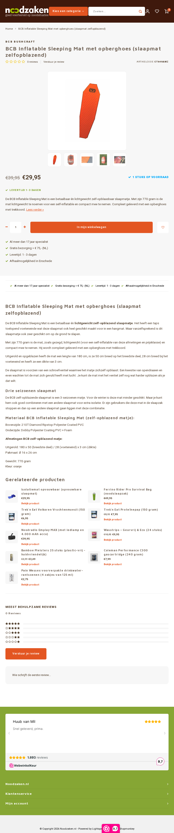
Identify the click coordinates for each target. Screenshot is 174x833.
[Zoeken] (140, 11)
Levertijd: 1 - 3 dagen (23, 255)
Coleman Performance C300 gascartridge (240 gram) (126, 552)
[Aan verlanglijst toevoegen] (163, 227)
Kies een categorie (67, 11)
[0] (166, 11)
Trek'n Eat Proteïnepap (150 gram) (131, 509)
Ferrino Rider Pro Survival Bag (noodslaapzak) (128, 491)
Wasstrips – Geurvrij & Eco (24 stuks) (133, 530)
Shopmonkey (126, 829)
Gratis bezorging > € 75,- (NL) (29, 248)
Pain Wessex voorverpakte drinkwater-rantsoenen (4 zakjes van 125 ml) (52, 572)
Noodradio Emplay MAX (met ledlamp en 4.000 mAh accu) (52, 532)
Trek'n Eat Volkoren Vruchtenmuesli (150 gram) (53, 512)
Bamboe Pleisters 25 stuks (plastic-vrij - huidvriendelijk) (53, 552)
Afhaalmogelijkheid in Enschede (31, 261)
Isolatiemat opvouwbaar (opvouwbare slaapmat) (51, 491)
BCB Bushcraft (20, 42)
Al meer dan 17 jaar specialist (29, 242)
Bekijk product (30, 503)
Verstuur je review (54, 62)
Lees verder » (35, 209)
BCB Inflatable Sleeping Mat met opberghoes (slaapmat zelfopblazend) (62, 29)
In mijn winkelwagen (91, 227)
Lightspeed (98, 829)
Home (9, 29)
